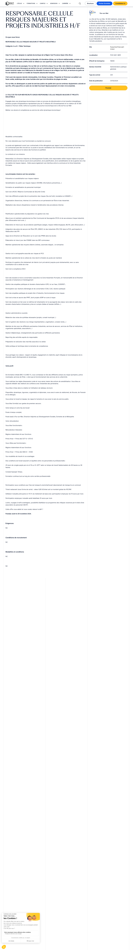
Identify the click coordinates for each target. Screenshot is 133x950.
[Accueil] (9, 3)
